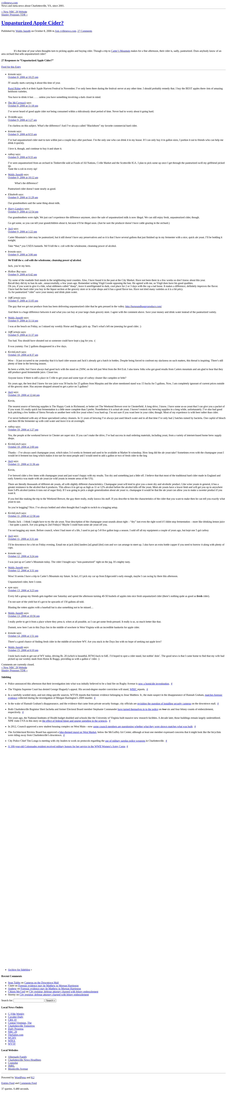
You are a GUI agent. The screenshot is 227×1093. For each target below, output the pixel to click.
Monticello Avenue (18, 1068)
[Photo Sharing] (7, 51)
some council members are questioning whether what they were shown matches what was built (142, 726)
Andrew (12, 988)
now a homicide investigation (153, 683)
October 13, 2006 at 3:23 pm (23, 590)
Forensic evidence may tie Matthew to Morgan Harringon (48, 985)
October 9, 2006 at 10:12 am (23, 177)
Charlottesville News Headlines (24, 1059)
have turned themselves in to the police (138, 709)
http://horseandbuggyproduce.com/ (143, 306)
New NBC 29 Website (14, 11)
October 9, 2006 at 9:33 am (22, 157)
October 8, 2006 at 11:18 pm (23, 105)
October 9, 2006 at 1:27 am (22, 120)
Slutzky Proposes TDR (14, 14)
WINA (11, 1040)
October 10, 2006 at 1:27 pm (23, 429)
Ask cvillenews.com (65, 31)
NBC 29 (12, 1031)
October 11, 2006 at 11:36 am (23, 464)
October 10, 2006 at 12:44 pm (24, 395)
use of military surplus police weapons (125, 740)
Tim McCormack (17, 102)
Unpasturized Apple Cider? (32, 23)
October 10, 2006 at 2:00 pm (23, 447)
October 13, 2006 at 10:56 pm (24, 616)
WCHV (12, 1037)
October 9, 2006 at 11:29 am (23, 197)
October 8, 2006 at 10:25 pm (23, 77)
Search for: (7, 1000)
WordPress (20, 1077)
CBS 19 (12, 1019)
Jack (10, 228)
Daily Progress (15, 1028)
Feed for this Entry (11, 66)
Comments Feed (28, 1083)
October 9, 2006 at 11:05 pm (23, 300)
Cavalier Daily (15, 1016)
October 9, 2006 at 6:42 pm (22, 274)
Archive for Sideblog (19, 969)
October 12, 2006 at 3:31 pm (23, 570)
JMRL (11, 1065)
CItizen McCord (16, 991)
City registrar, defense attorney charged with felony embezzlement (63, 991)
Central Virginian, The (20, 1022)
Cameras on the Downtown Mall (41, 982)
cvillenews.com (9, 2)
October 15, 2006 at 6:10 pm (23, 650)
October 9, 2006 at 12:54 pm (23, 211)
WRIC (133, 689)
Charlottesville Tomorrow (21, 1025)
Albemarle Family (17, 1056)
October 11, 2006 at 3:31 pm (23, 539)
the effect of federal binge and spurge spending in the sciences (74, 720)
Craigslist (13, 1062)
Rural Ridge (14, 88)
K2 (32, 1077)
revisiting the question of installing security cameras (164, 703)
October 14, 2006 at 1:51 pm (23, 636)
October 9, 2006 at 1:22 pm (22, 231)
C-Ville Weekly (16, 1013)
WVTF (12, 1043)
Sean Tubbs (14, 982)
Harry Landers (16, 208)
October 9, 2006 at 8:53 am (22, 134)
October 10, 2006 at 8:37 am (23, 354)
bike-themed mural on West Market (77, 732)
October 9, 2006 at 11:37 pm (23, 335)
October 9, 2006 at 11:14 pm (23, 320)
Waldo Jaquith (23, 31)
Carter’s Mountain (120, 51)
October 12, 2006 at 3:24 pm (23, 556)
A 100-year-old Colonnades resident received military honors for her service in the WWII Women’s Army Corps (66, 746)
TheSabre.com (15, 1034)
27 (84, 31)
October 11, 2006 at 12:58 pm (23, 516)
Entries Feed (7, 1083)
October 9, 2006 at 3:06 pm (22, 254)
